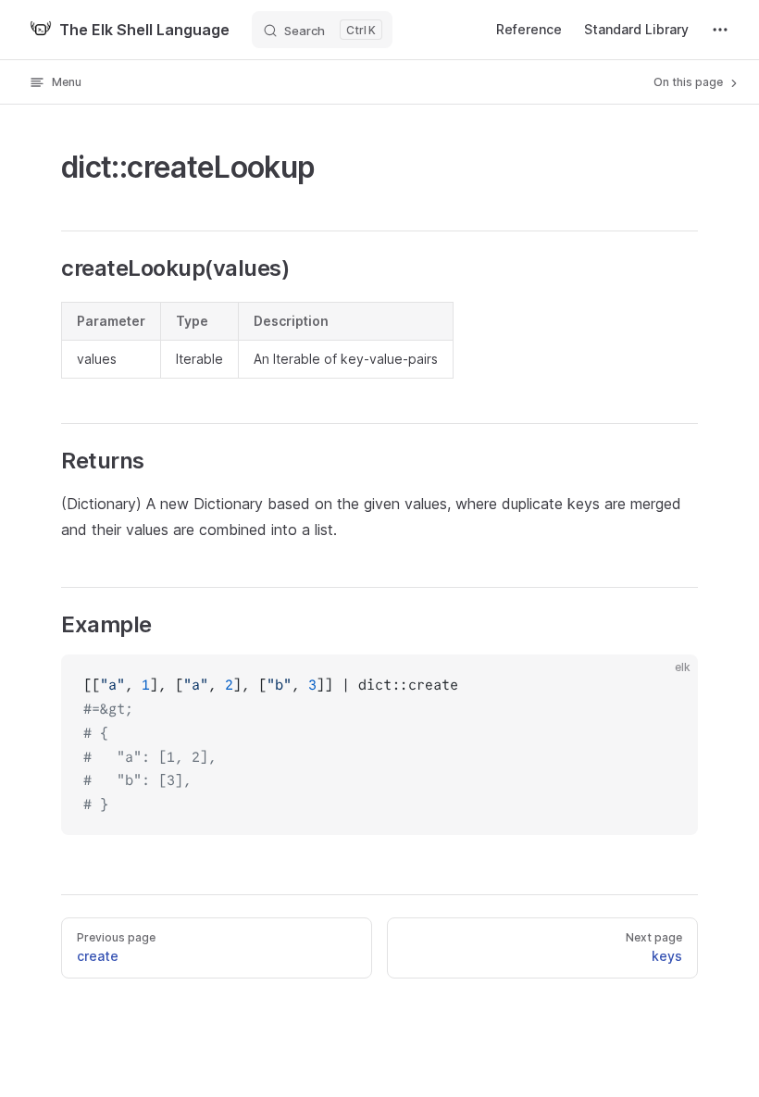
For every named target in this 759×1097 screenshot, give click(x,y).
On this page (689, 82)
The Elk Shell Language (144, 29)
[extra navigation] (720, 29)
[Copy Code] (668, 684)
